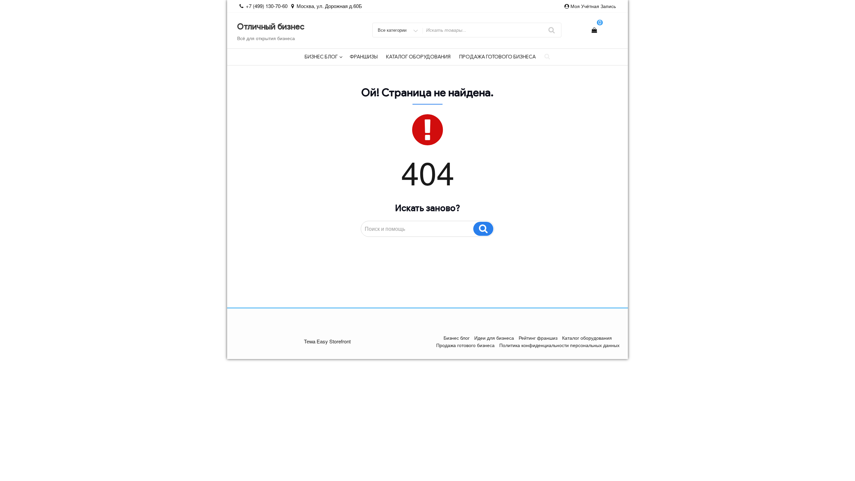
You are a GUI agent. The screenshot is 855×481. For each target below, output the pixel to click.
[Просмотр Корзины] (594, 30)
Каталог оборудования (418, 57)
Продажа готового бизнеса (497, 57)
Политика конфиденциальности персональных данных (559, 345)
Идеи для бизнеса (494, 337)
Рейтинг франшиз (538, 337)
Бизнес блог (321, 57)
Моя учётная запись (593, 6)
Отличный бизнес (270, 27)
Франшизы (364, 57)
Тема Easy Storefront (327, 341)
